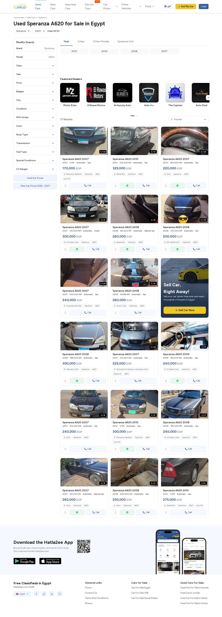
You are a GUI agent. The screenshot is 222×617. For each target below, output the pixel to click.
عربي (169, 6)
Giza (168, 174)
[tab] (66, 42)
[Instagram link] (59, 594)
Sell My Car (187, 6)
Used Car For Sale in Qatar (194, 598)
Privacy (88, 603)
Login (204, 6)
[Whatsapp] (127, 186)
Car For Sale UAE (140, 592)
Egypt (22, 594)
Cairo (68, 437)
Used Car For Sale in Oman (194, 603)
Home (88, 587)
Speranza (88, 174)
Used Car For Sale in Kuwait (194, 587)
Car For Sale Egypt (141, 587)
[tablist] (134, 42)
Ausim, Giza (121, 306)
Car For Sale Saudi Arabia (144, 598)
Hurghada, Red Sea (73, 306)
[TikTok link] (44, 594)
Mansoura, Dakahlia (73, 174)
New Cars (53, 6)
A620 (97, 174)
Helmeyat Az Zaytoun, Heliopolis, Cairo (132, 369)
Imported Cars (70, 6)
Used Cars (38, 6)
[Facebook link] (36, 594)
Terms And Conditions (96, 598)
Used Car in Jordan (190, 592)
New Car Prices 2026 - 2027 (35, 185)
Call (89, 185)
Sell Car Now (186, 310)
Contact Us (91, 592)
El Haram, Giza (173, 369)
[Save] (103, 130)
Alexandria (120, 174)
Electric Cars (92, 6)
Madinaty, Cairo (72, 369)
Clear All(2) (53, 31)
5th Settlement (173, 242)
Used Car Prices (35, 178)
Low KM (67, 179)
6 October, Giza (72, 242)
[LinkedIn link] (51, 594)
